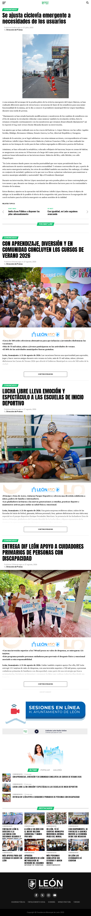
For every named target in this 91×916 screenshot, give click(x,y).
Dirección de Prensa (14, 30)
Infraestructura (64, 902)
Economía (51, 902)
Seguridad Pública (18, 902)
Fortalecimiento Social (36, 902)
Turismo (76, 902)
